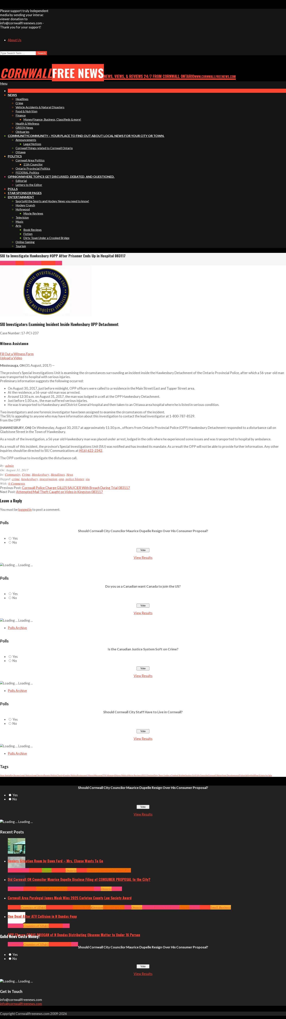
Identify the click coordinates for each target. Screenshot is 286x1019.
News (58, 263)
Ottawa (184, 907)
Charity (60, 775)
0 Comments (16, 483)
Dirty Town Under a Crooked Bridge (169, 775)
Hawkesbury (32, 263)
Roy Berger (15, 775)
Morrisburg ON (114, 907)
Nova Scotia (5, 775)
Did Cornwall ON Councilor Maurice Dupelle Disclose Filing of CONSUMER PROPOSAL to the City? (79, 879)
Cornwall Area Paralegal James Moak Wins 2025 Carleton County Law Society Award (70, 897)
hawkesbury (29, 479)
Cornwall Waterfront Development (223, 775)
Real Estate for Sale (263, 775)
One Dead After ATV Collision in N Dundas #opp (42, 916)
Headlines (48, 263)
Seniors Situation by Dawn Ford (109, 870)
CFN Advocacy (108, 775)
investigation (48, 479)
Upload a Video (11, 358)
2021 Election (147, 775)
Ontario (71, 870)
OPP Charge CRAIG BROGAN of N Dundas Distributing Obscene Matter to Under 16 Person (74, 934)
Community (8, 263)
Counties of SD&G (33, 907)
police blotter (75, 479)
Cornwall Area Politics (51, 889)
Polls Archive (17, 628)
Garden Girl (190, 775)
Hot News (87, 889)
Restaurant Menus (85, 775)
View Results (143, 557)
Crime (20, 263)
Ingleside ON (82, 907)
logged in (25, 509)
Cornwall (35, 870)
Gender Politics (70, 775)
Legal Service (38, 775)
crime (16, 479)
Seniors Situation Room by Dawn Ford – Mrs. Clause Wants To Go (55, 860)
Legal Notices (26, 775)
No (14, 542)
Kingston (97, 907)
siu (88, 479)
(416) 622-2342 (90, 451)
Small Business (220, 907)
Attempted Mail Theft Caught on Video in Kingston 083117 (59, 492)
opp (61, 479)
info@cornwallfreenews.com (21, 1004)
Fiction (242, 775)
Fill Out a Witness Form (17, 354)
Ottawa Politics (121, 775)
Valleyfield (250, 775)
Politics (117, 889)
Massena (98, 775)
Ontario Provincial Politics (161, 907)
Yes (15, 538)
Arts (10, 870)
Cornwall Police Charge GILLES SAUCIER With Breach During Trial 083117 (76, 488)
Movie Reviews (134, 775)
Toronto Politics (50, 775)
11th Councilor (201, 775)
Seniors (81, 870)
